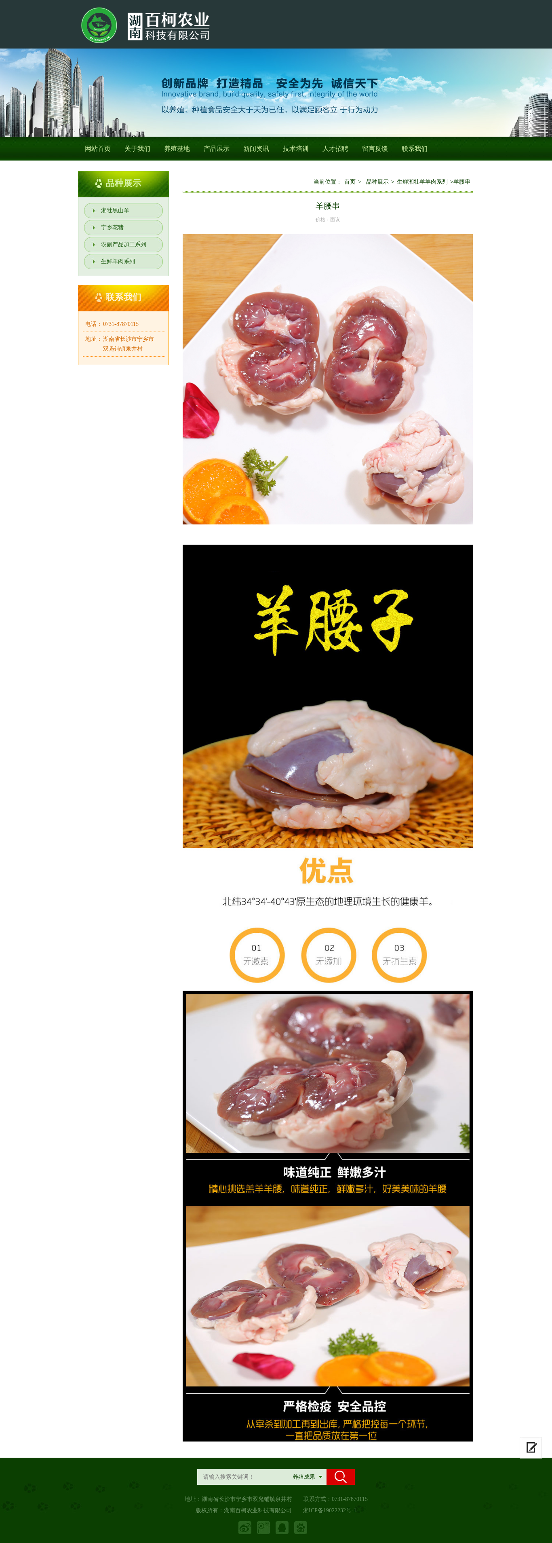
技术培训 (296, 148)
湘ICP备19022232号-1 (329, 1510)
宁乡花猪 (112, 227)
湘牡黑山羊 (115, 210)
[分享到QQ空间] (282, 1527)
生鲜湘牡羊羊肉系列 (422, 182)
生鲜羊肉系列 (118, 261)
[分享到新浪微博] (244, 1527)
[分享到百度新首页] (300, 1527)
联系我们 (415, 148)
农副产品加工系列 (123, 244)
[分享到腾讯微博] (263, 1527)
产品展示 (217, 148)
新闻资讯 (256, 148)
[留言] (531, 1447)
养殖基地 (177, 148)
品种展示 (377, 182)
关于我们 (137, 148)
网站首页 (98, 148)
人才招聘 (335, 148)
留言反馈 (375, 148)
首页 (350, 182)
